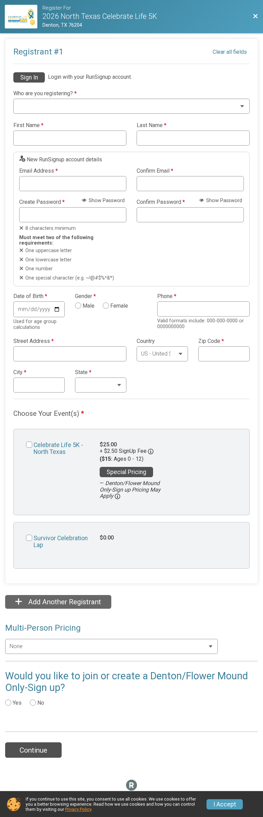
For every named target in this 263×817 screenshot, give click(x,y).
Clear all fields (230, 52)
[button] (117, 496)
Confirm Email (155, 171)
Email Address (38, 171)
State (83, 372)
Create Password (42, 202)
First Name (28, 125)
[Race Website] (23, 16)
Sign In (29, 77)
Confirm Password (161, 202)
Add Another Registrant (63, 602)
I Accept (224, 804)
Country (146, 341)
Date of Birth (30, 296)
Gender (85, 296)
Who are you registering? (45, 93)
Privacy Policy (78, 809)
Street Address (33, 341)
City (19, 372)
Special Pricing (126, 472)
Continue (33, 750)
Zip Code (211, 341)
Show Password (106, 200)
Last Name (151, 125)
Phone (166, 296)
